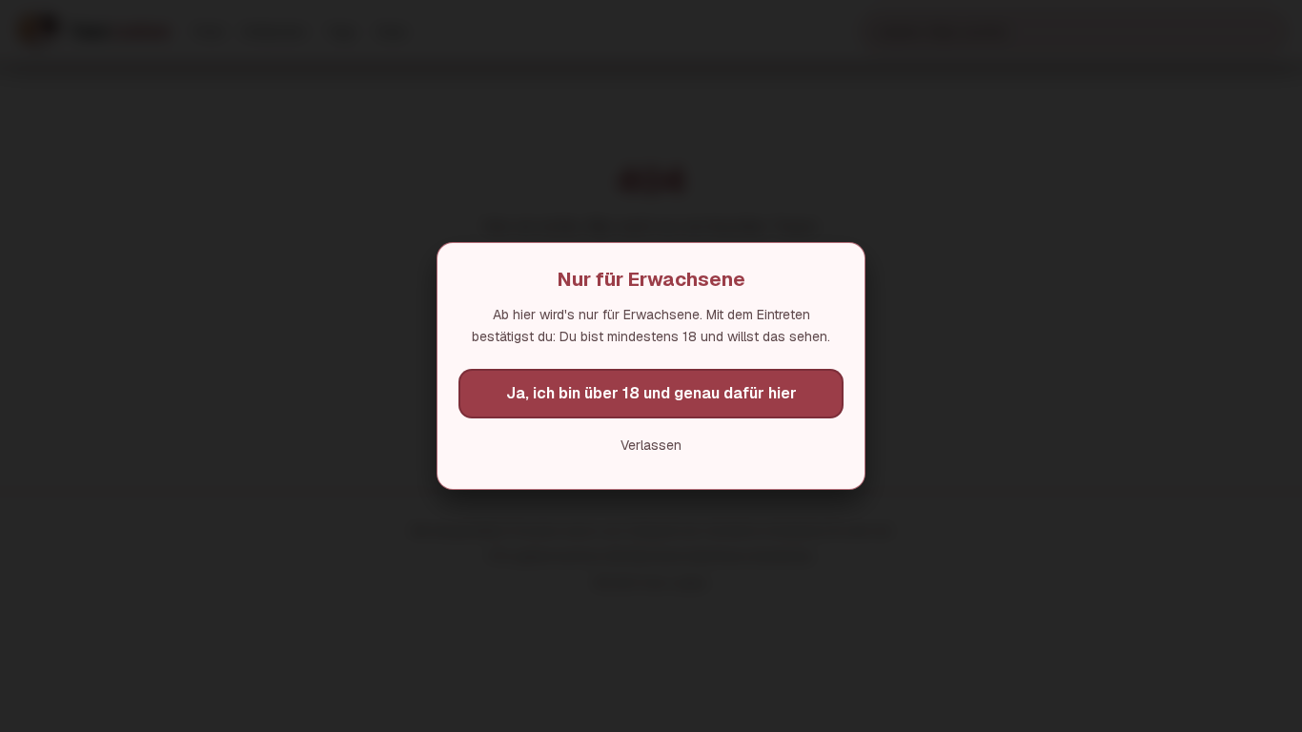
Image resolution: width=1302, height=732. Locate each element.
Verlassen (651, 445)
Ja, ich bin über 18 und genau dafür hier (651, 393)
